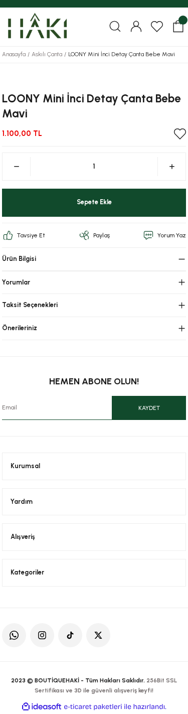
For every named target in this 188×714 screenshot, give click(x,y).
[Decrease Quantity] (16, 166)
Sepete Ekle (94, 202)
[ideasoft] (42, 706)
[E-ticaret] (93, 706)
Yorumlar (16, 282)
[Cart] (178, 27)
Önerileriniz (19, 328)
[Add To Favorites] (180, 134)
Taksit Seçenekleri (30, 305)
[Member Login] (136, 27)
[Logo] (37, 26)
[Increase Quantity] (171, 166)
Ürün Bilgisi (19, 258)
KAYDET (149, 407)
